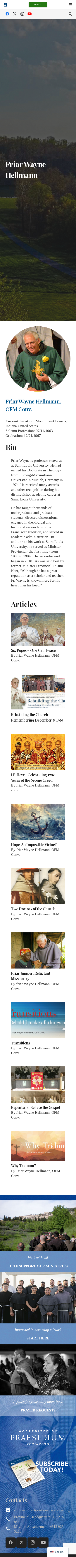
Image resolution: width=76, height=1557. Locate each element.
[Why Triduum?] (38, 1146)
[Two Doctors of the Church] (38, 886)
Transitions (20, 1042)
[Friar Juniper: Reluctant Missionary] (38, 950)
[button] (70, 5)
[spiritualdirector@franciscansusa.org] (10, 1510)
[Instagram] (22, 14)
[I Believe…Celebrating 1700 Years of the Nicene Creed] (38, 752)
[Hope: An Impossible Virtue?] (38, 822)
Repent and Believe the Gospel (35, 1107)
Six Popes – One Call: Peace (33, 650)
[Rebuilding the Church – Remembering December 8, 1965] (38, 692)
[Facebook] (7, 14)
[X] (14, 14)
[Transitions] (38, 1020)
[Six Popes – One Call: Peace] (38, 629)
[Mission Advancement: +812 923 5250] (10, 1529)
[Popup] (38, 1437)
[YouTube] (29, 14)
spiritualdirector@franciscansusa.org (42, 1510)
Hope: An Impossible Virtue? (33, 844)
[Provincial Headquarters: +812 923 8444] (10, 1519)
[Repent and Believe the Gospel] (38, 1084)
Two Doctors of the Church (33, 908)
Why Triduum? (23, 1165)
